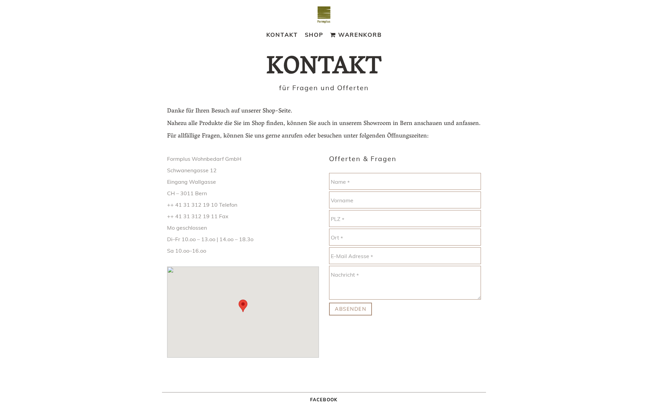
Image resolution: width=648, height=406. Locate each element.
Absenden (350, 309)
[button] (243, 306)
